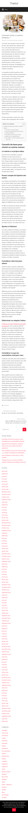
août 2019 (4, 687)
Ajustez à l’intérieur (10, 133)
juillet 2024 (5, 535)
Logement (4, 766)
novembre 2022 (6, 587)
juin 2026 (4, 476)
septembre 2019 (6, 685)
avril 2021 (4, 636)
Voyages (4, 797)
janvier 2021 (5, 644)
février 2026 (5, 486)
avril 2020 (4, 667)
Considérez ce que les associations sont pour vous (15, 138)
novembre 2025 (6, 494)
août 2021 (4, 626)
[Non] (26, 807)
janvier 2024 (5, 551)
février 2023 (5, 579)
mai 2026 (4, 479)
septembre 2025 (6, 499)
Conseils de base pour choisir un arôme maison (13, 127)
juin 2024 (4, 538)
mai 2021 (4, 633)
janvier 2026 (5, 489)
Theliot (14, 3)
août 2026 (4, 471)
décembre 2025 (6, 492)
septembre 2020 (6, 654)
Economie (4, 740)
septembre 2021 (6, 623)
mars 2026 (5, 484)
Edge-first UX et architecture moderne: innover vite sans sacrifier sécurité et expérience (12, 446)
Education (4, 743)
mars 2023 (5, 577)
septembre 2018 (6, 716)
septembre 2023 (6, 561)
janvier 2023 (5, 582)
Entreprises (5, 748)
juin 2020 (4, 662)
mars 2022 (4, 608)
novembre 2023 (6, 556)
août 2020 (4, 657)
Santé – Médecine (7, 784)
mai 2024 (4, 541)
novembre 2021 (6, 618)
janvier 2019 (5, 706)
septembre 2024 (6, 530)
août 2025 (4, 502)
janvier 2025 (5, 520)
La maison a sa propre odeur (12, 129)
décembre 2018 (6, 708)
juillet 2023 (5, 566)
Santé (3, 782)
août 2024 (4, 533)
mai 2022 (4, 602)
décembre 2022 (6, 584)
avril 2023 (4, 574)
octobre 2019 (5, 682)
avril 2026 (4, 481)
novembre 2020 (6, 649)
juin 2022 (4, 600)
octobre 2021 (5, 621)
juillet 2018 (5, 721)
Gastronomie (5, 756)
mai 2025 (4, 510)
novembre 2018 (6, 711)
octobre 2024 (5, 528)
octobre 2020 (5, 651)
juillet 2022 (5, 597)
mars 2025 (5, 515)
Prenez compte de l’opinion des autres (14, 131)
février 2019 (5, 703)
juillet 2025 (5, 504)
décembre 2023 (6, 553)
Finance (4, 753)
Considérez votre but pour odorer (13, 134)
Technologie (5, 795)
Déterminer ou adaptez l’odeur (12, 136)
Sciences (4, 787)
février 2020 (5, 672)
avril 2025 (4, 512)
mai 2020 (4, 664)
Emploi (4, 746)
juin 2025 (4, 507)
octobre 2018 (5, 713)
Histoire (4, 759)
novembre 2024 (6, 525)
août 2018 (4, 718)
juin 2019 (4, 693)
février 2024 (5, 548)
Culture (4, 738)
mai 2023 (4, 572)
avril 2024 (4, 543)
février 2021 (5, 641)
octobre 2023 (5, 559)
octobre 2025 (5, 497)
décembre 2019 (6, 677)
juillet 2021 (4, 628)
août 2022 (4, 595)
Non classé (5, 777)
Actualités (6, 405)
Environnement (6, 751)
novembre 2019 (6, 680)
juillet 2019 (5, 690)
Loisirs (3, 769)
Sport (3, 792)
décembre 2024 (6, 522)
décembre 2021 (6, 615)
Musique (4, 774)
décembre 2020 (6, 646)
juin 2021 (4, 631)
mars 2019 (4, 700)
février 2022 (5, 610)
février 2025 (5, 517)
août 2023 (4, 564)
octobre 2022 (5, 590)
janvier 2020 (5, 675)
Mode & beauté (6, 771)
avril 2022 (4, 605)
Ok (14, 810)
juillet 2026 (5, 473)
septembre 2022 (6, 592)
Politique (4, 779)
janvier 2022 (5, 613)
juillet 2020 (5, 659)
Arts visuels (5, 733)
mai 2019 (4, 695)
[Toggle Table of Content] (23, 124)
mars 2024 (5, 546)
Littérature (4, 764)
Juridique (4, 761)
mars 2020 (5, 669)
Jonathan (20, 40)
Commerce (5, 735)
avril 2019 (4, 698)
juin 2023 (4, 569)
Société (4, 789)
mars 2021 (4, 639)
